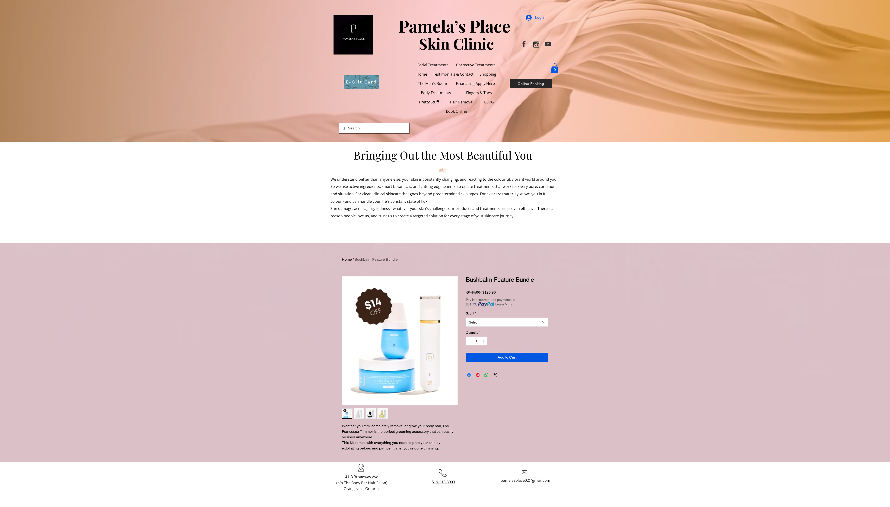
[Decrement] (469, 341)
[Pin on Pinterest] (477, 375)
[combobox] (507, 322)
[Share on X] (495, 375)
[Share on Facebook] (469, 375)
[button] (461, 102)
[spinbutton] (476, 341)
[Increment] (483, 341)
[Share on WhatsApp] (486, 375)
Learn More (503, 304)
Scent (471, 313)
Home (347, 259)
